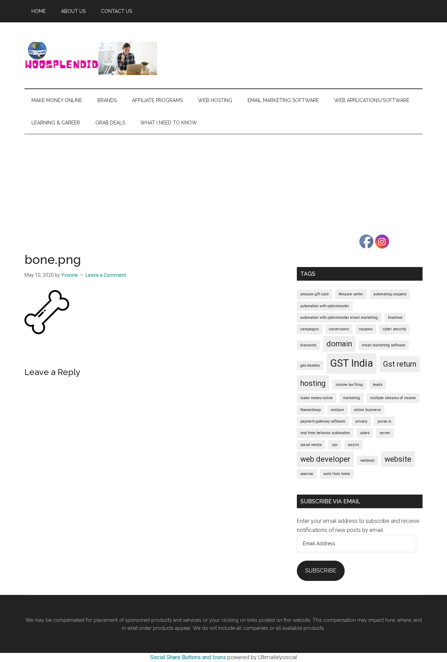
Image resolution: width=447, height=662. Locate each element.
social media (311, 444)
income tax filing (349, 384)
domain (339, 343)
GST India (351, 363)
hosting (312, 383)
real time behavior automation (325, 433)
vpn (335, 444)
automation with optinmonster (324, 306)
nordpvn (337, 410)
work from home (336, 474)
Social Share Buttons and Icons (188, 657)
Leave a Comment (106, 275)
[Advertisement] (223, 187)
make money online (316, 398)
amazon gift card (314, 294)
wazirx (353, 444)
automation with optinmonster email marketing (339, 317)
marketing (351, 398)
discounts (308, 345)
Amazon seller (351, 294)
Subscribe (320, 570)
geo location (310, 365)
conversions (339, 329)
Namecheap (310, 410)
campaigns (309, 329)
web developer (325, 459)
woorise (306, 474)
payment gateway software (322, 421)
